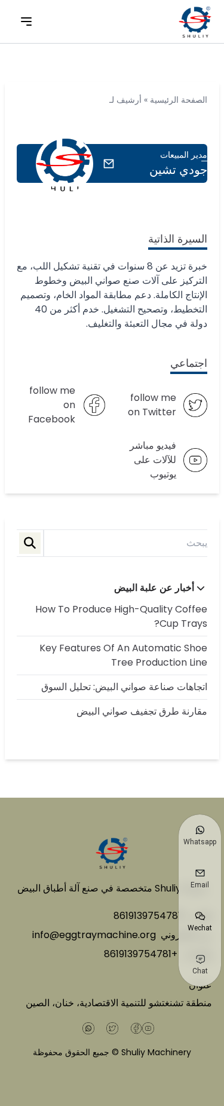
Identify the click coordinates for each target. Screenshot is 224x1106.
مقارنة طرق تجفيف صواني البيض (141, 711)
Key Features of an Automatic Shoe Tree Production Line (123, 655)
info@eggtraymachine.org (94, 935)
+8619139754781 (150, 916)
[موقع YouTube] (148, 1028)
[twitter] (112, 1028)
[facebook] (136, 1028)
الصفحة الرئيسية (178, 100)
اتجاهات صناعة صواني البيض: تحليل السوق (124, 687)
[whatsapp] (88, 1028)
